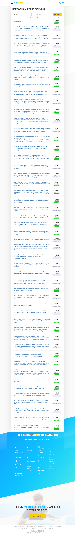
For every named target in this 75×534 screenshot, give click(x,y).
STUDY (18, 3)
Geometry (29, 470)
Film (27, 459)
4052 (25, 435)
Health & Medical (41, 448)
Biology (16, 463)
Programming (52, 461)
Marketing (40, 472)
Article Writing (18, 457)
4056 (42, 435)
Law (39, 463)
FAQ (51, 526)
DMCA (33, 528)
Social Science (52, 470)
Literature (40, 464)
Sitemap (51, 528)
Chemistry (17, 471)
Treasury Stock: (18, 21)
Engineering (29, 450)
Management (41, 470)
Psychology (51, 463)
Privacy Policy (25, 528)
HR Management (41, 452)
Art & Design (18, 455)
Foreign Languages (31, 461)
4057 (47, 435)
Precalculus (51, 459)
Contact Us (58, 526)
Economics (29, 448)
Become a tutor (42, 526)
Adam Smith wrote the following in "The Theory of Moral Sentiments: (31, 239)
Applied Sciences (19, 452)
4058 (51, 435)
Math (39, 473)
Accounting (17, 448)
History (39, 450)
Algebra (17, 450)
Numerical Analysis (53, 448)
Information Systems (42, 457)
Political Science (52, 457)
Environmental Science (31, 454)
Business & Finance (19, 464)
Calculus (17, 470)
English (28, 452)
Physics (51, 456)
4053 (29, 435)
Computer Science (19, 475)
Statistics (51, 471)
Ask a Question (37, 516)
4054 (33, 435)
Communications (18, 473)
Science (51, 468)
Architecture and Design (20, 454)
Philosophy (51, 454)
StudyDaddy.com (41, 530)
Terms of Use (42, 528)
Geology (28, 468)
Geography (29, 466)
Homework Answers (19, 526)
